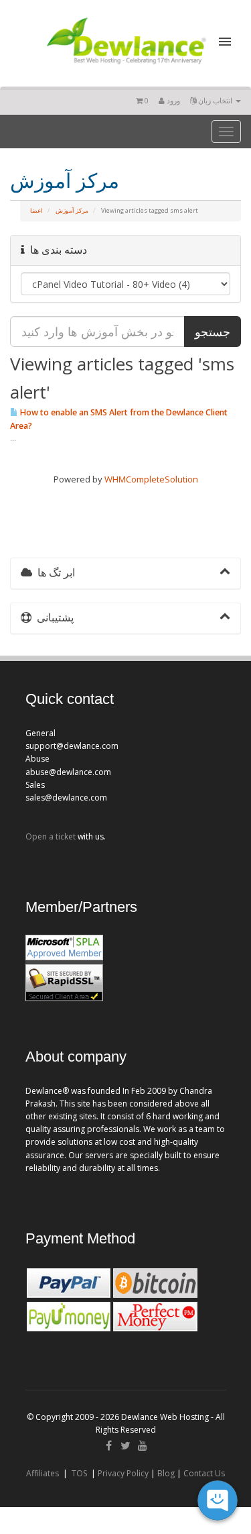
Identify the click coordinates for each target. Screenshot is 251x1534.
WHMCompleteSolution (151, 479)
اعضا (36, 210)
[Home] (125, 66)
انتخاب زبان (215, 100)
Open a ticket (50, 836)
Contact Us (204, 1473)
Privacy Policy (123, 1473)
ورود (172, 100)
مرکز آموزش (72, 210)
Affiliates (42, 1473)
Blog (166, 1473)
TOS (79, 1473)
